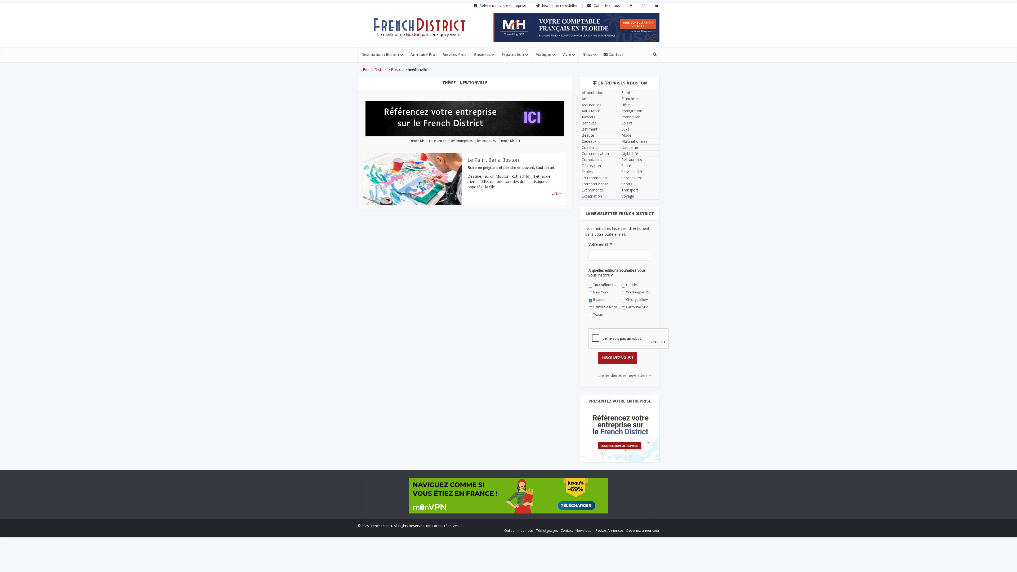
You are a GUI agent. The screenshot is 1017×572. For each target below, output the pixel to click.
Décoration (591, 165)
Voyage (627, 196)
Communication (595, 153)
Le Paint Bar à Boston (493, 160)
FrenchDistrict (375, 69)
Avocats (588, 116)
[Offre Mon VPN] (508, 495)
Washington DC (638, 292)
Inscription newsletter (559, 5)
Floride (631, 285)
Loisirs (626, 123)
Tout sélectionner (605, 285)
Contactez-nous (606, 5)
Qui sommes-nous (519, 530)
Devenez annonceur (642, 530)
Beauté (588, 135)
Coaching (589, 147)
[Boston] (419, 24)
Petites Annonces (610, 530)
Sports (626, 183)
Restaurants (631, 159)
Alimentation (592, 92)
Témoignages (547, 530)
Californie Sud (637, 307)
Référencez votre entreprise (502, 5)
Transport (629, 190)
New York (600, 292)
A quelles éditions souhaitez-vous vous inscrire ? (617, 273)
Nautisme (629, 147)
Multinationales (634, 141)
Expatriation (513, 54)
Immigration (631, 110)
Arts (585, 98)
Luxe (625, 129)
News (587, 54)
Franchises (630, 98)
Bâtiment (589, 129)
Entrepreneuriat (595, 177)
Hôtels (626, 104)
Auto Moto (591, 110)
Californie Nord (605, 307)
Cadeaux (589, 141)
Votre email (600, 244)
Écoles (587, 171)
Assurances (591, 104)
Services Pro (632, 177)
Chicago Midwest (638, 299)
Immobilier (630, 116)
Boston (397, 69)
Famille (627, 92)
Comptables (592, 159)
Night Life (629, 153)
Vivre (567, 54)
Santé (626, 165)
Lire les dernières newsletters (624, 375)
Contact (615, 54)
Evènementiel (593, 190)
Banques (589, 123)
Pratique (543, 54)
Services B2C (632, 171)
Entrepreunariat (595, 183)
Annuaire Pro (423, 54)
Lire (556, 193)
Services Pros (454, 54)
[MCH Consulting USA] (576, 27)
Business (482, 54)
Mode (626, 135)
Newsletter (584, 530)
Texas (598, 314)
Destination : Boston (380, 54)
